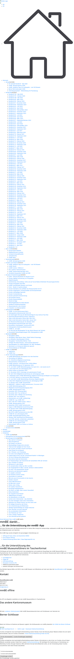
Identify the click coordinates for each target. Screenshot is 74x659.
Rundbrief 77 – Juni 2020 (15, 137)
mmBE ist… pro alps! (14, 328)
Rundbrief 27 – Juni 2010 (15, 222)
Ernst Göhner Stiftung (9, 537)
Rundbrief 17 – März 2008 (16, 240)
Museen (5, 429)
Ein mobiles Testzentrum (15, 486)
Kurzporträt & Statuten (15, 250)
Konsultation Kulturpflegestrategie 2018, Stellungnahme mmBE (26, 332)
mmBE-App (9, 434)
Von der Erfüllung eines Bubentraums (19, 457)
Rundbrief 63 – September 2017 (17, 162)
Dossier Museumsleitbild (15, 299)
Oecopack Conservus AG (10, 563)
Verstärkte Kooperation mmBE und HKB (19, 273)
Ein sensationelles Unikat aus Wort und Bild (20, 466)
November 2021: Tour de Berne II (18, 393)
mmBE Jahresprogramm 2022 (17, 389)
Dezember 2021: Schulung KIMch (18, 391)
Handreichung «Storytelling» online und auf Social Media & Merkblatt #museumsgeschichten (34, 282)
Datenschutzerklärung (38, 629)
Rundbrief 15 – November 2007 (17, 242)
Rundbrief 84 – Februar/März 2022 (18, 125)
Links (7, 426)
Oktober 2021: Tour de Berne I (17, 396)
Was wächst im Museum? (15, 440)
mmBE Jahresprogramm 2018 (17, 422)
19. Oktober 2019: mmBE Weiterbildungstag (20, 408)
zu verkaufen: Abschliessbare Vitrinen (19, 339)
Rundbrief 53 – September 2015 (17, 179)
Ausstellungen (6, 431)
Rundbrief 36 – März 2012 (16, 209)
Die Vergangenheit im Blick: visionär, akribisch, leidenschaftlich (26, 467)
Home (1, 519)
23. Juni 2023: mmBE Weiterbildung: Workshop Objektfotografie (26, 379)
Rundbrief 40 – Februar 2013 (16, 202)
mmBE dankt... (12, 257)
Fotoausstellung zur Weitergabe (17, 348)
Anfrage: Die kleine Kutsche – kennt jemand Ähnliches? (23, 342)
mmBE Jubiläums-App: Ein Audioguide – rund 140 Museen (24, 87)
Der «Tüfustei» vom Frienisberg (17, 452)
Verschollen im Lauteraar (15, 476)
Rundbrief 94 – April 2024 (16, 108)
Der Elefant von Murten (15, 443)
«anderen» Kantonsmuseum (12, 611)
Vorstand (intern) (10, 427)
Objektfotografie (13, 280)
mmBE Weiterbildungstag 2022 (17, 386)
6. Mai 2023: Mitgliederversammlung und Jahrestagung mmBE (26, 381)
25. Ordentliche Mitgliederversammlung (19, 360)
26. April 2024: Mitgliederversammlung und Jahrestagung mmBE (26, 374)
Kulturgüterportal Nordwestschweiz (15, 436)
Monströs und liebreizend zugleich (18, 471)
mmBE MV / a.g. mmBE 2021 (16, 400)
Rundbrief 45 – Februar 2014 (16, 193)
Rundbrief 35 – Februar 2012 (16, 210)
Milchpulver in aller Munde (16, 464)
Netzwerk (5, 80)
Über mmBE (9, 249)
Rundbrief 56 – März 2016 (16, 174)
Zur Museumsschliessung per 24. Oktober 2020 (22, 321)
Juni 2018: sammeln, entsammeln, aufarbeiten (21, 419)
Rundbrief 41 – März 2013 (16, 200)
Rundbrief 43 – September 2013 (17, 196)
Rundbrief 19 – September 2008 (17, 236)
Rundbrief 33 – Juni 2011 (15, 212)
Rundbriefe (9, 92)
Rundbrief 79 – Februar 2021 (16, 134)
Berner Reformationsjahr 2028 (17, 89)
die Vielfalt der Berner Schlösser (61, 624)
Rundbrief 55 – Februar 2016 (16, 176)
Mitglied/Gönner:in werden (16, 252)
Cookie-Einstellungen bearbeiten (23, 636)
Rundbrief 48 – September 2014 (17, 188)
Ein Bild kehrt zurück (14, 483)
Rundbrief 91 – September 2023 (17, 113)
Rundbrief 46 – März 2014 (16, 191)
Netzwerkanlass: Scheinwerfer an (18, 361)
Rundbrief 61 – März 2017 (16, 165)
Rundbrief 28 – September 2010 (17, 221)
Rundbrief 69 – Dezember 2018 (17, 151)
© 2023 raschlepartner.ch (7, 629)
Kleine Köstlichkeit (14, 492)
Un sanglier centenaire (15, 473)
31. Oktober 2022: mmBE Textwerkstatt (19, 382)
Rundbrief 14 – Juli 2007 (15, 243)
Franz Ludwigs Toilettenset (16, 514)
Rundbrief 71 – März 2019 (16, 148)
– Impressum (28, 629)
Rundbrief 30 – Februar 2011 (16, 217)
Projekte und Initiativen (12, 262)
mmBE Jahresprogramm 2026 (17, 85)
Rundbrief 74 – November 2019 (17, 143)
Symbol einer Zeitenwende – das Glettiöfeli (20, 499)
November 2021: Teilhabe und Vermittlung (20, 394)
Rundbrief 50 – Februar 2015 (16, 184)
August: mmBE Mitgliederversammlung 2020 (21, 407)
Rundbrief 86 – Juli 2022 (15, 122)
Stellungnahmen (10, 309)
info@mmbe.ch (4, 587)
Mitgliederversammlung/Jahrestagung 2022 (21, 387)
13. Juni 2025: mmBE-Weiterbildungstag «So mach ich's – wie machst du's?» (29, 367)
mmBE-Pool (12, 353)
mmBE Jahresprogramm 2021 (17, 403)
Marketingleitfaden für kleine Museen (19, 302)
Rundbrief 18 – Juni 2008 (15, 238)
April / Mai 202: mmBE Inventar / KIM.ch (19, 401)
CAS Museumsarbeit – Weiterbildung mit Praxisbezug (23, 90)
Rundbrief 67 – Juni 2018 (15, 155)
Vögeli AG (5, 559)
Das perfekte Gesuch (14, 297)
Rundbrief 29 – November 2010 (17, 219)
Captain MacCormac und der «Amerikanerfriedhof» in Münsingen (26, 455)
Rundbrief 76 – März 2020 (16, 139)
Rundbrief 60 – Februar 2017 (16, 167)
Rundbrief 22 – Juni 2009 (16, 231)
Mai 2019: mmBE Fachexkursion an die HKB (20, 412)
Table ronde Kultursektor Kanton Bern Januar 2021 (22, 320)
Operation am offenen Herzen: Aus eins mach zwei (22, 502)
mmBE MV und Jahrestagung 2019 (18, 414)
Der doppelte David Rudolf (16, 493)
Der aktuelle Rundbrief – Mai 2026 (18, 84)
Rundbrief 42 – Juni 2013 (15, 198)
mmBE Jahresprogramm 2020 (17, 410)
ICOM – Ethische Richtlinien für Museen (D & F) (21, 276)
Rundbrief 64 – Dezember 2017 (17, 160)
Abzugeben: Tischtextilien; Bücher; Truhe (20, 341)
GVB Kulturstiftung (8, 561)
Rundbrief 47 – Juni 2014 (15, 189)
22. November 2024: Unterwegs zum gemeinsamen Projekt (25, 372)
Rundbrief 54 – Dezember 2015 (17, 177)
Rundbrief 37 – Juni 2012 (15, 207)
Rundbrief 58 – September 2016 (17, 170)
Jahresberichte (13, 255)
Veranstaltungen (10, 259)
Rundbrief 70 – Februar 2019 (16, 150)
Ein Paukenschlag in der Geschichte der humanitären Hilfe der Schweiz (28, 460)
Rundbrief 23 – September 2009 (17, 229)
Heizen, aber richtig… (14, 485)
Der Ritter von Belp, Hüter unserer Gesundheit (21, 490)
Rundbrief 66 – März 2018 (16, 156)
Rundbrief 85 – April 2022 (16, 123)
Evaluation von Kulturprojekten (17, 308)
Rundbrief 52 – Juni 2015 (15, 181)
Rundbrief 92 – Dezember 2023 (17, 111)
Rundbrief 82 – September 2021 (17, 129)
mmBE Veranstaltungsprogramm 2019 (19, 415)
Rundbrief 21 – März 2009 (16, 233)
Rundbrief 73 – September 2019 (17, 144)
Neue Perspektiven (14, 441)
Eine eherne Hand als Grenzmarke (18, 459)
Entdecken (6, 433)
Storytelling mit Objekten (15, 358)
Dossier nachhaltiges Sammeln (17, 292)
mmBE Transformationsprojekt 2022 (19, 271)
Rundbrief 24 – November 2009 (17, 228)
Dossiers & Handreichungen (13, 275)
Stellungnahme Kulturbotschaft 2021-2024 (20, 323)
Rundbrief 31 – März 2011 (15, 216)
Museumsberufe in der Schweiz (17, 306)
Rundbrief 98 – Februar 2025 (16, 101)
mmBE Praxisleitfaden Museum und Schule (20, 285)
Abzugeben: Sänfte (14, 335)
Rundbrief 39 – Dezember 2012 (17, 203)
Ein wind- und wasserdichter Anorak (18, 469)
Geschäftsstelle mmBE (60, 569)
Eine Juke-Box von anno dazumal (18, 509)
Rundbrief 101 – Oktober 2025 (17, 96)
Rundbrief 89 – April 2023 (16, 117)
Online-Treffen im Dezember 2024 (18, 370)
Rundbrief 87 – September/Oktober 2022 (20, 120)
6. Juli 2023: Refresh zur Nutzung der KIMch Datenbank (24, 377)
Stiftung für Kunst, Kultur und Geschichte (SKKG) (16, 536)
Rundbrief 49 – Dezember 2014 (17, 186)
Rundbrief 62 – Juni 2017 (15, 163)
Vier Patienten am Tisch (15, 513)
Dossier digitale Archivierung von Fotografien (21, 278)
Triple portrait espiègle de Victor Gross (19, 447)
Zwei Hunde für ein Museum (16, 450)
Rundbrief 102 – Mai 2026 (16, 94)
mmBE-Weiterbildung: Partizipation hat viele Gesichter (23, 356)
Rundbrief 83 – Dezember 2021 (17, 127)
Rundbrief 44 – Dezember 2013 (17, 195)
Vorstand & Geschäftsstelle (16, 254)
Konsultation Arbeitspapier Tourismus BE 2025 (21, 325)
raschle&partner (7, 557)
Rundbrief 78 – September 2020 (17, 136)
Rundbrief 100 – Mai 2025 (16, 97)
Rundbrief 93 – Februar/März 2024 (18, 110)
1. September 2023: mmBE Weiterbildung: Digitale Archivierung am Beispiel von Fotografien (34, 375)
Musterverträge (13, 301)
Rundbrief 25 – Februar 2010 (16, 226)
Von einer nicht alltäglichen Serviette (19, 453)
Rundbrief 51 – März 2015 (16, 183)
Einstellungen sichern (6, 656)
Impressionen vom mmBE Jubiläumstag (19, 398)
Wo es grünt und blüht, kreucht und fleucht (20, 448)
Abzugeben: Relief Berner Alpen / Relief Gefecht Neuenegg (25, 337)
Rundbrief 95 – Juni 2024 (16, 106)
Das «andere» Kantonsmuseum (17, 269)
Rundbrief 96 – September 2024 (17, 104)
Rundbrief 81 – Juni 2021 (15, 130)
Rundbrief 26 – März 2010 (16, 224)
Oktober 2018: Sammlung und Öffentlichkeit (21, 417)
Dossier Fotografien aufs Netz (17, 283)
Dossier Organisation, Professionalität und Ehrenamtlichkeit (25, 290)
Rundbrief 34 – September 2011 (17, 214)
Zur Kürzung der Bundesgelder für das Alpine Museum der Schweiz (27, 330)
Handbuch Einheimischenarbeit (17, 304)
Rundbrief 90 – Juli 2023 (15, 115)
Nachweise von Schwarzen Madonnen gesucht (21, 346)
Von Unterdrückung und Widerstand (18, 506)
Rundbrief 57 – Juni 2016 (15, 172)
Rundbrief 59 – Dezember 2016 (17, 169)
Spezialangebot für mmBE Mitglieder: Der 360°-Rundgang (24, 344)
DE (3, 4)
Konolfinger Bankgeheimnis (16, 488)
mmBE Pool (9, 349)
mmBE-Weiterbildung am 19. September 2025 (21, 365)
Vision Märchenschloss (15, 481)
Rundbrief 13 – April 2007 (16, 245)
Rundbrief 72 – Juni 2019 (15, 146)
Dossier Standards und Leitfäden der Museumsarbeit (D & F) (25, 288)
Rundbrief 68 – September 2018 (17, 153)
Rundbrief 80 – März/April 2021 (17, 132)
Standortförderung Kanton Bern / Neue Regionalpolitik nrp (19, 539)
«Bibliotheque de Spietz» (15, 495)
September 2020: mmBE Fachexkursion (19, 405)
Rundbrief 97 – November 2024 (17, 103)
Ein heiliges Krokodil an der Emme (18, 504)
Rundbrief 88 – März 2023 (16, 118)
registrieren (12, 351)
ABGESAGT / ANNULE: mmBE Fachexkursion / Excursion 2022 (26, 384)
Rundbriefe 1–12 (13, 247)
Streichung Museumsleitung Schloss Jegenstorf (22, 316)
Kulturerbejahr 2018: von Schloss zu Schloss (21, 424)
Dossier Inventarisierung (15, 294)
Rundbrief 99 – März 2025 (16, 99)
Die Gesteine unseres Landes (16, 474)
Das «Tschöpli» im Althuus (16, 462)
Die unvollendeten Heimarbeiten (17, 511)
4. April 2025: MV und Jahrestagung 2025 (20, 368)
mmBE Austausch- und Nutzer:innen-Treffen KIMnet (23, 363)
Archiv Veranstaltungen (12, 354)
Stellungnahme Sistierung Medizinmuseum (20, 327)
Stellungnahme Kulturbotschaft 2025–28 (20, 313)
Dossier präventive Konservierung (18, 295)
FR (3, 6)
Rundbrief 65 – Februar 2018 (16, 158)
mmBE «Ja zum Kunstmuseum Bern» (18, 311)
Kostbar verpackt (13, 480)
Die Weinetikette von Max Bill (17, 497)
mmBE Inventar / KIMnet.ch (16, 268)
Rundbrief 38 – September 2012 (17, 205)
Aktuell (8, 82)
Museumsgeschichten (11, 438)
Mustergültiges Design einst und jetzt (19, 445)
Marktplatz (9, 334)
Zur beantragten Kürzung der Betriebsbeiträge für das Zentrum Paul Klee (28, 315)
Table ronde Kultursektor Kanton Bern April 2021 (22, 318)
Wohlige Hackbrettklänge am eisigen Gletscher (21, 507)
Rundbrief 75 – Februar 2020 (16, 141)
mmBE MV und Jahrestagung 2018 (18, 420)
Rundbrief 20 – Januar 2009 (16, 235)
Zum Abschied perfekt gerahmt (17, 516)
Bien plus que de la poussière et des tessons (21, 478)
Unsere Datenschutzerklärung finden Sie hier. (37, 633)
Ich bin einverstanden (6, 636)
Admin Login (20, 629)
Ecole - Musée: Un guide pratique (18, 287)
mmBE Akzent (12, 266)
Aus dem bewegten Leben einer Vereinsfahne (21, 500)
